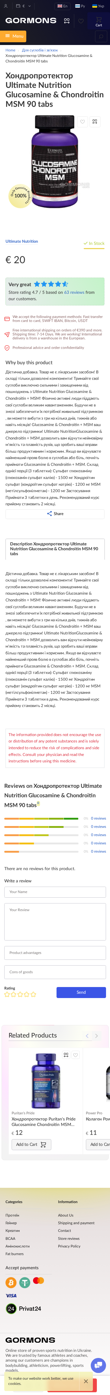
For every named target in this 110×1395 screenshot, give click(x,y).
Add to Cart (26, 1144)
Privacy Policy (69, 1246)
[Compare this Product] (95, 121)
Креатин (13, 1230)
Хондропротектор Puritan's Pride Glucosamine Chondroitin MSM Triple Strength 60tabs (43, 1122)
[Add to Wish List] (82, 121)
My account (6, 6)
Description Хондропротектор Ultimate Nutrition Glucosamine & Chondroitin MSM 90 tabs (54, 549)
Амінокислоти (18, 1246)
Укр (100, 6)
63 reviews (74, 292)
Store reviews (68, 1238)
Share (59, 514)
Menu (18, 36)
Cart (99, 25)
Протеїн (12, 1215)
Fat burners (15, 1254)
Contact (64, 1230)
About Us (65, 1215)
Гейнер (11, 1223)
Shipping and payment (76, 1223)
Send (81, 992)
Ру (82, 6)
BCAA (10, 1238)
